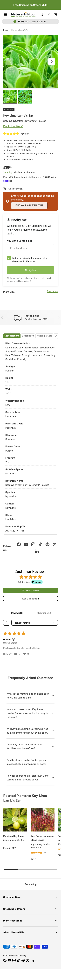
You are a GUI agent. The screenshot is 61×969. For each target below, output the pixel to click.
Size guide (52, 291)
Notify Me (30, 270)
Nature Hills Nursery (18, 955)
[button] (55, 14)
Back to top (30, 884)
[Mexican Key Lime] (15, 819)
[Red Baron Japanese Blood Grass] (43, 819)
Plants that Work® (13, 126)
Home (5, 30)
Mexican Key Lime (13, 835)
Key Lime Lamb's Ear (20, 30)
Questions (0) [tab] (44, 613)
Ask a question (30, 598)
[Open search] (6, 623)
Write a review (30, 590)
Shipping (7, 172)
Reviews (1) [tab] (16, 613)
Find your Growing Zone (29, 205)
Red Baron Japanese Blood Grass (42, 837)
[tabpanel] (30, 436)
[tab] (11, 335)
